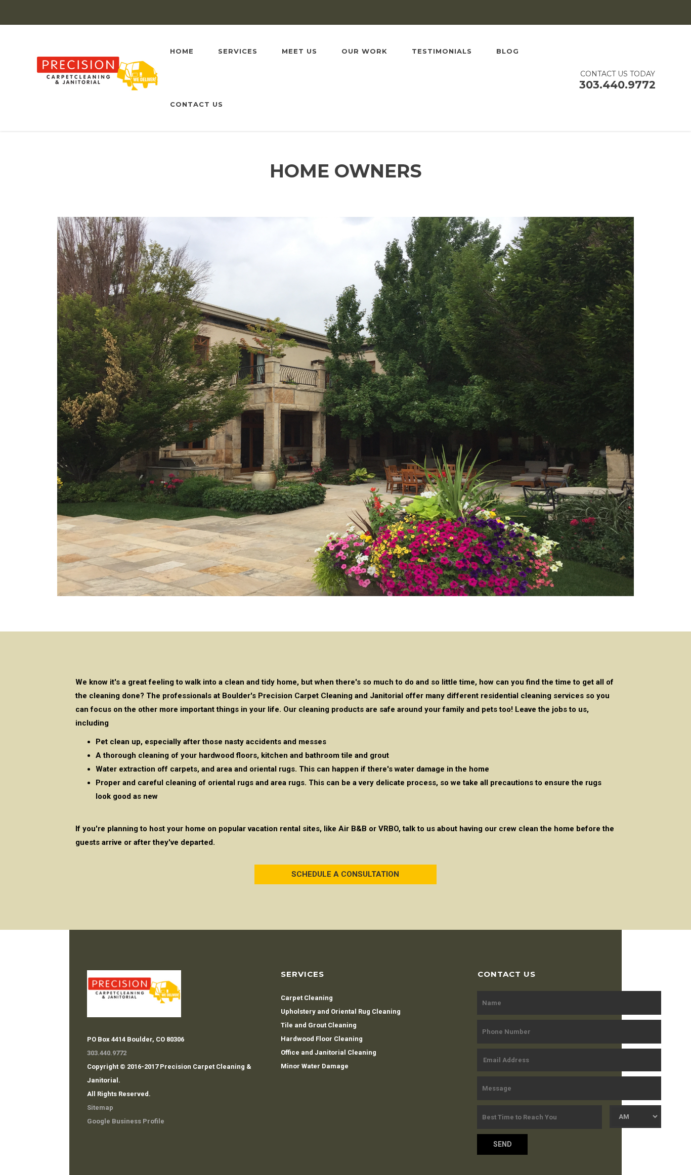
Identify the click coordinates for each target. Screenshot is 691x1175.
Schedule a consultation (345, 874)
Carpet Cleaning (307, 998)
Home (182, 51)
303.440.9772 (106, 1053)
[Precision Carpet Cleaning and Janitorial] (97, 77)
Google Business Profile (125, 1121)
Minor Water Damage (315, 1066)
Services (237, 51)
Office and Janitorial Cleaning (328, 1052)
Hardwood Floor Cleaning (322, 1039)
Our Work (364, 51)
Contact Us (196, 104)
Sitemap (100, 1107)
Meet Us (299, 51)
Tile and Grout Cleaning (319, 1025)
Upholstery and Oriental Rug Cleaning (341, 1011)
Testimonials (442, 51)
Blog (507, 51)
